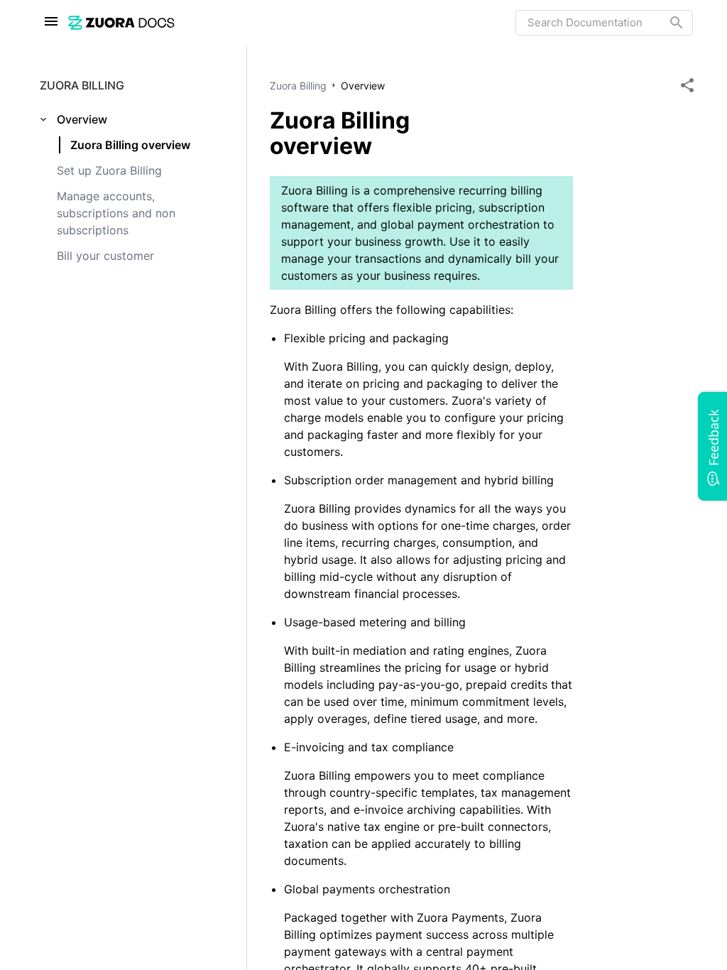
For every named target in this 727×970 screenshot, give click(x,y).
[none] (687, 85)
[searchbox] (666, 23)
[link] (291, 22)
